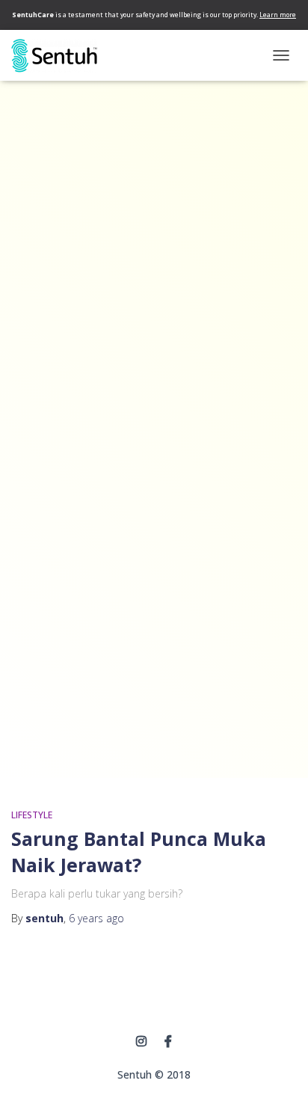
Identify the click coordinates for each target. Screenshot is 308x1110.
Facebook (168, 1042)
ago (96, 918)
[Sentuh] (59, 56)
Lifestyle (31, 815)
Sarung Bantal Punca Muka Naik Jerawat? (138, 851)
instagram (141, 1042)
